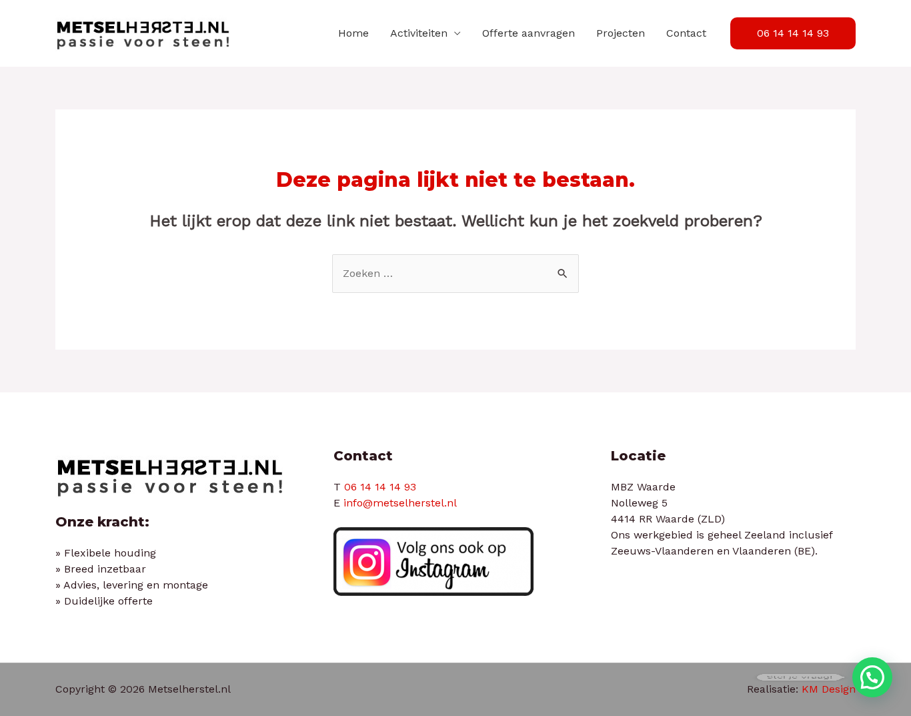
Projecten (620, 33)
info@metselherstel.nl (400, 502)
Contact (686, 33)
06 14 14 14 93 (380, 486)
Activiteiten (418, 33)
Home (353, 33)
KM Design (829, 689)
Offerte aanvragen (528, 33)
